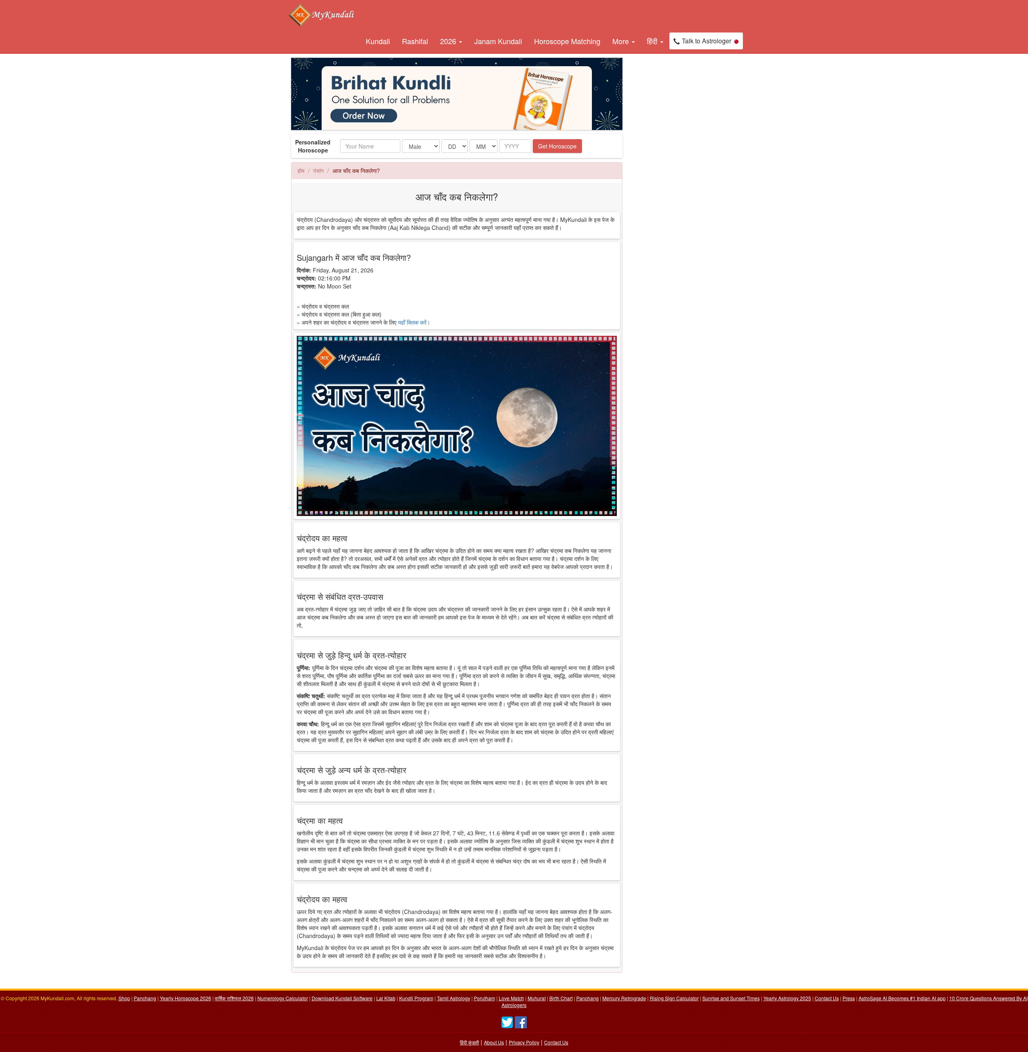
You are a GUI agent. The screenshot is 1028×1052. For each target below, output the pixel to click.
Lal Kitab (386, 998)
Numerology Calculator (282, 998)
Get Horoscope (557, 146)
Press (848, 998)
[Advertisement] (666, 178)
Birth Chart (561, 998)
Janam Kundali (498, 41)
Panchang (145, 998)
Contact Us (827, 998)
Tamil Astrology (453, 998)
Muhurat (537, 998)
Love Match (511, 998)
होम (301, 171)
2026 (449, 41)
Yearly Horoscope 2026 (185, 998)
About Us (494, 1042)
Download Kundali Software (342, 998)
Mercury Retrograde (624, 998)
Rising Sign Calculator (674, 998)
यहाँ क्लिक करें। (414, 322)
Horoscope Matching (567, 41)
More (621, 41)
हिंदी (653, 41)
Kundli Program (416, 998)
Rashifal (415, 41)
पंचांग (318, 171)
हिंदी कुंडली (469, 1042)
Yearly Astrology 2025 (787, 998)
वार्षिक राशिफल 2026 (234, 998)
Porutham (484, 998)
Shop (124, 998)
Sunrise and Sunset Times (731, 998)
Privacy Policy (524, 1042)
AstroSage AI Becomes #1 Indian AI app (902, 998)
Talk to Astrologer (706, 40)
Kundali (378, 41)
